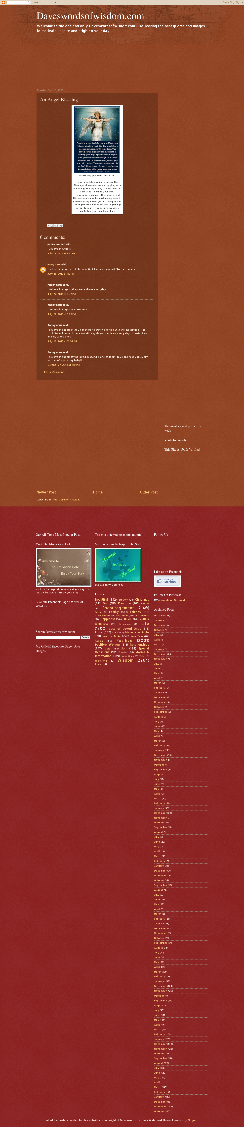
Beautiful (101, 599)
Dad (106, 603)
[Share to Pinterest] (61, 225)
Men (105, 636)
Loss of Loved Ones (125, 628)
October (159, 630)
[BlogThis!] (52, 225)
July (156, 634)
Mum (117, 636)
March (157, 644)
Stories (123, 652)
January (159, 620)
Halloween (142, 615)
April (157, 639)
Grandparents (102, 615)
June (157, 668)
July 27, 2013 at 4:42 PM (61, 294)
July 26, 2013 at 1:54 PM (61, 273)
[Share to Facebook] (58, 225)
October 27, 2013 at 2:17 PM (63, 364)
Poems (99, 641)
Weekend (101, 660)
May (156, 673)
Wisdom (125, 660)
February (159, 687)
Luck (115, 632)
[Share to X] (55, 225)
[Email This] (48, 225)
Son (123, 648)
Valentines (128, 656)
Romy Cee (53, 264)
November (160, 658)
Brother (123, 599)
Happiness (107, 619)
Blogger (193, 1120)
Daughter (124, 603)
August (158, 716)
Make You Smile (137, 632)
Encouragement (118, 607)
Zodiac (99, 664)
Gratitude (122, 615)
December (160, 615)
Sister (108, 648)
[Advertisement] (122, 60)
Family (114, 612)
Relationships (139, 644)
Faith (98, 612)
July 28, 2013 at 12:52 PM (62, 341)
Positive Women (107, 644)
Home (98, 492)
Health (128, 619)
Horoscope (125, 624)
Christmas (142, 599)
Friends (135, 612)
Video (142, 656)
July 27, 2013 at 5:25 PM (61, 314)
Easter (145, 603)
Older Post (149, 492)
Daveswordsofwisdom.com (90, 15)
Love (98, 632)
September (160, 711)
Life (145, 623)
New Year (136, 636)
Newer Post (46, 492)
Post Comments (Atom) (66, 499)
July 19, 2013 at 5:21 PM (61, 253)
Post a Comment (54, 372)
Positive (124, 640)
